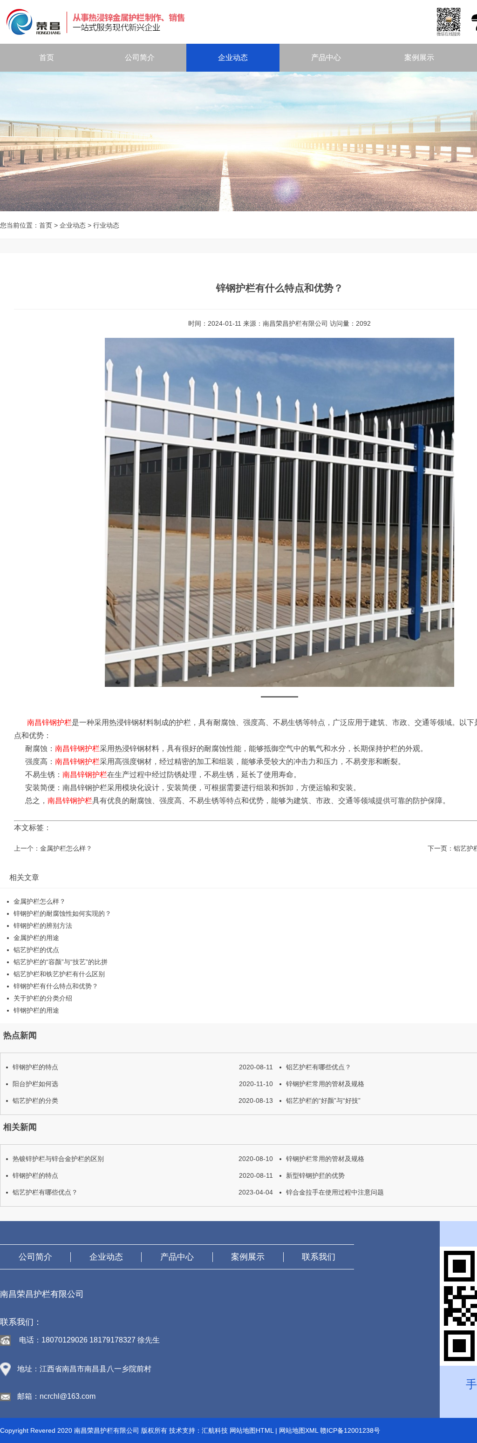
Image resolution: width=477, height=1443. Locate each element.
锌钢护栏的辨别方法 (43, 925)
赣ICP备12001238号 (350, 1430)
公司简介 (140, 57)
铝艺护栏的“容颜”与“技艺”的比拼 (61, 962)
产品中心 (326, 57)
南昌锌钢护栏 (49, 722)
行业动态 (106, 225)
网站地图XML (298, 1430)
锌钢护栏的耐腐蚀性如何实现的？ (62, 913)
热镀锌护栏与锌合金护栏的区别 (143, 1158)
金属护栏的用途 (36, 937)
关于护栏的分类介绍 (43, 998)
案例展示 (419, 57)
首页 (46, 57)
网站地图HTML (251, 1430)
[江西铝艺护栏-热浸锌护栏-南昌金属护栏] (235, 21)
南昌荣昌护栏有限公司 (295, 323)
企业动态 (233, 57)
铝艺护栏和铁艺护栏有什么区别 (59, 974)
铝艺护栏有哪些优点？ (143, 1192)
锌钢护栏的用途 (36, 1010)
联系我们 (318, 1257)
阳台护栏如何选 (143, 1083)
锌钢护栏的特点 (143, 1067)
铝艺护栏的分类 (143, 1100)
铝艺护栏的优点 (36, 949)
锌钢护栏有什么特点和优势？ (56, 986)
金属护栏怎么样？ (66, 848)
